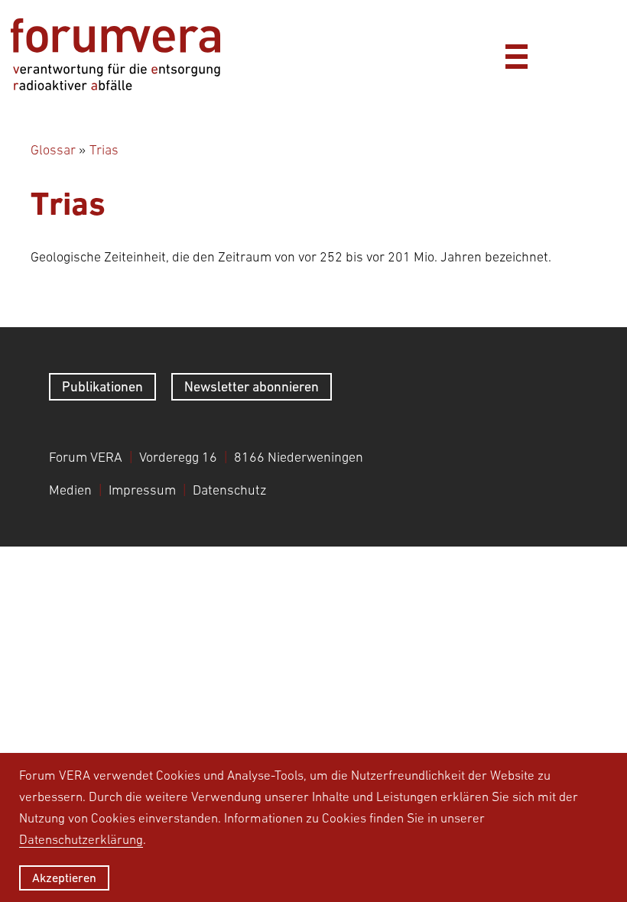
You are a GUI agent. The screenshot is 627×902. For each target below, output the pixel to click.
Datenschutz (229, 490)
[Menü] (516, 54)
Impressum (142, 490)
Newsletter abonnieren (251, 386)
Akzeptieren (64, 877)
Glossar (53, 149)
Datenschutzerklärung (81, 839)
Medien (70, 490)
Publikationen (102, 386)
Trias (104, 149)
